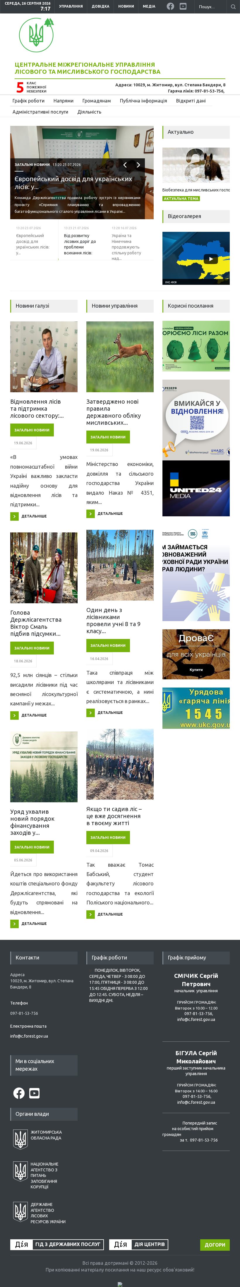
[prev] (125, 178)
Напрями (63, 100)
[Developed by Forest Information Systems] (120, 1284)
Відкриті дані (191, 100)
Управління (71, 6)
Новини (126, 6)
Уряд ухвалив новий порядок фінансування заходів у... (32, 822)
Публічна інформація (143, 100)
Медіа (149, 6)
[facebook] (171, 5)
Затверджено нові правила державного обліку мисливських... (113, 412)
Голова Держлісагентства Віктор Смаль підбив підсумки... (35, 623)
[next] (138, 178)
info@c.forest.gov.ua (29, 1036)
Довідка (100, 6)
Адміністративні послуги (40, 111)
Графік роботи (28, 100)
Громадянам (97, 100)
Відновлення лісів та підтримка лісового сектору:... (37, 408)
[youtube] (184, 5)
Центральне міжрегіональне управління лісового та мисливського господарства (87, 68)
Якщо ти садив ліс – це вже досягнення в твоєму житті (114, 816)
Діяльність (89, 111)
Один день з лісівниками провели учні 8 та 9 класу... (113, 620)
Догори (215, 1244)
